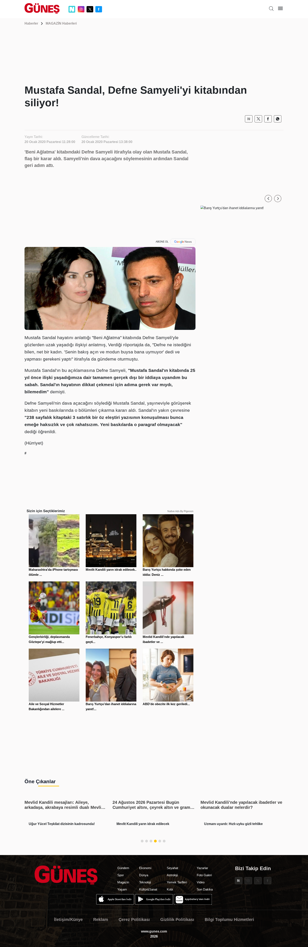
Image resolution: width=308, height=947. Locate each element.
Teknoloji (145, 882)
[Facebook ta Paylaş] (268, 119)
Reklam (100, 919)
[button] (268, 198)
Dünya (143, 875)
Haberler (31, 23)
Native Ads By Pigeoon (180, 511)
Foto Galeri (204, 875)
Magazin (123, 882)
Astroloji (172, 875)
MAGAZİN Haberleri (61, 23)
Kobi (170, 889)
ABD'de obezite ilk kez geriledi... (166, 704)
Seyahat (172, 868)
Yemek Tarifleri (177, 882)
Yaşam (122, 889)
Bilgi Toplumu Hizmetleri (229, 919)
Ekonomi (145, 868)
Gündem (123, 868)
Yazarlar (202, 868)
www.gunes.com (154, 931)
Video (200, 882)
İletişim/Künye (68, 919)
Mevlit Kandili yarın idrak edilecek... (111, 569)
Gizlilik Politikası (177, 919)
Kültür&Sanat (148, 889)
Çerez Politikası (134, 919)
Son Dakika (205, 889)
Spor (120, 875)
